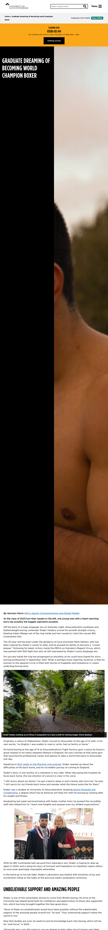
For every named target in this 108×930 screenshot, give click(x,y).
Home (7, 16)
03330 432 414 (54, 31)
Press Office (97, 18)
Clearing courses (54, 41)
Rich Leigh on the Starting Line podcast (39, 764)
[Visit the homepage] (17, 6)
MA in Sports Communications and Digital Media (51, 613)
